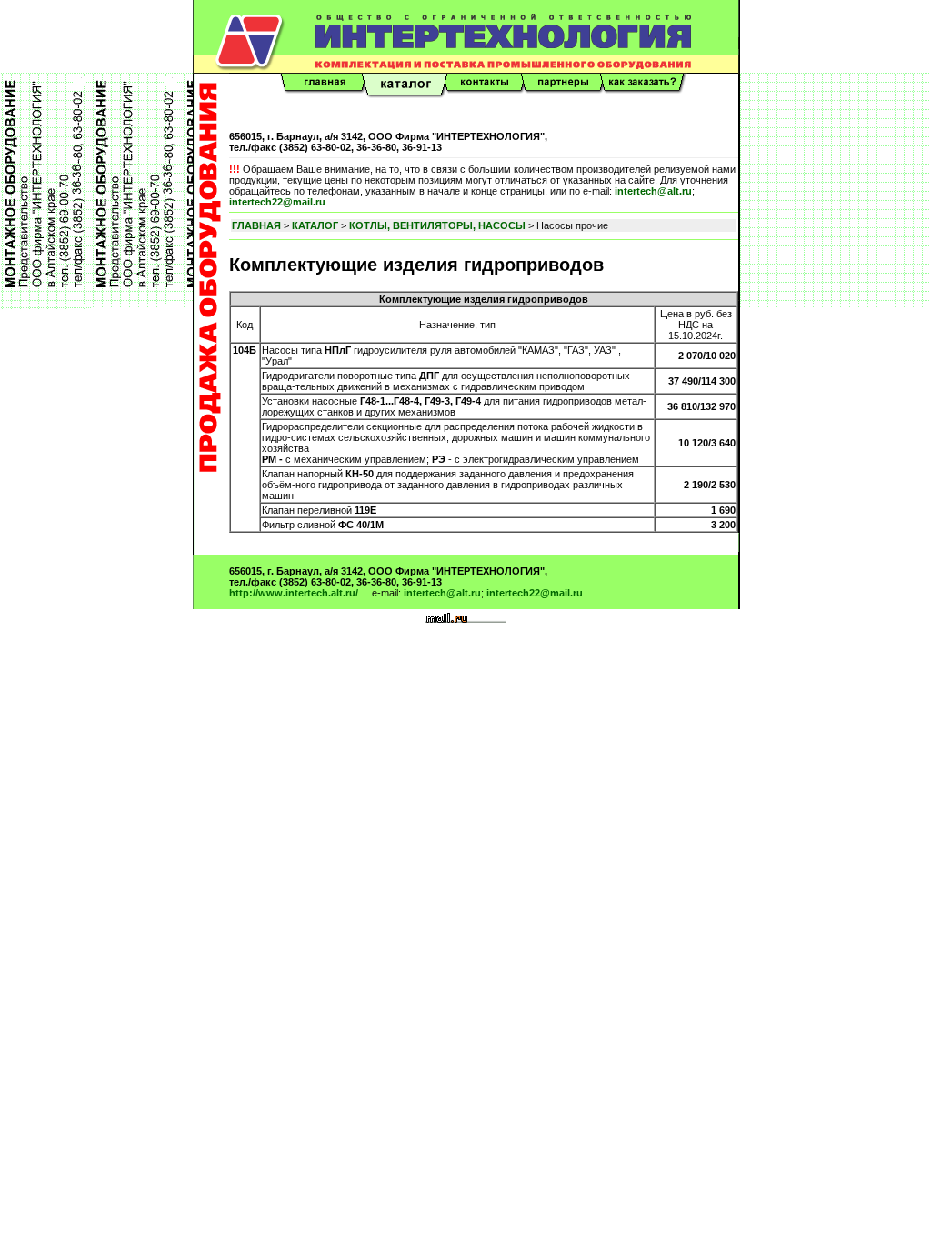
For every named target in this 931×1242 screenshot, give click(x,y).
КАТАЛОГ (315, 225)
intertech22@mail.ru (277, 201)
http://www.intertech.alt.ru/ (293, 592)
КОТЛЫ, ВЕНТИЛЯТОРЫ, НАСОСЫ (437, 225)
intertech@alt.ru (653, 190)
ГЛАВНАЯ (256, 225)
